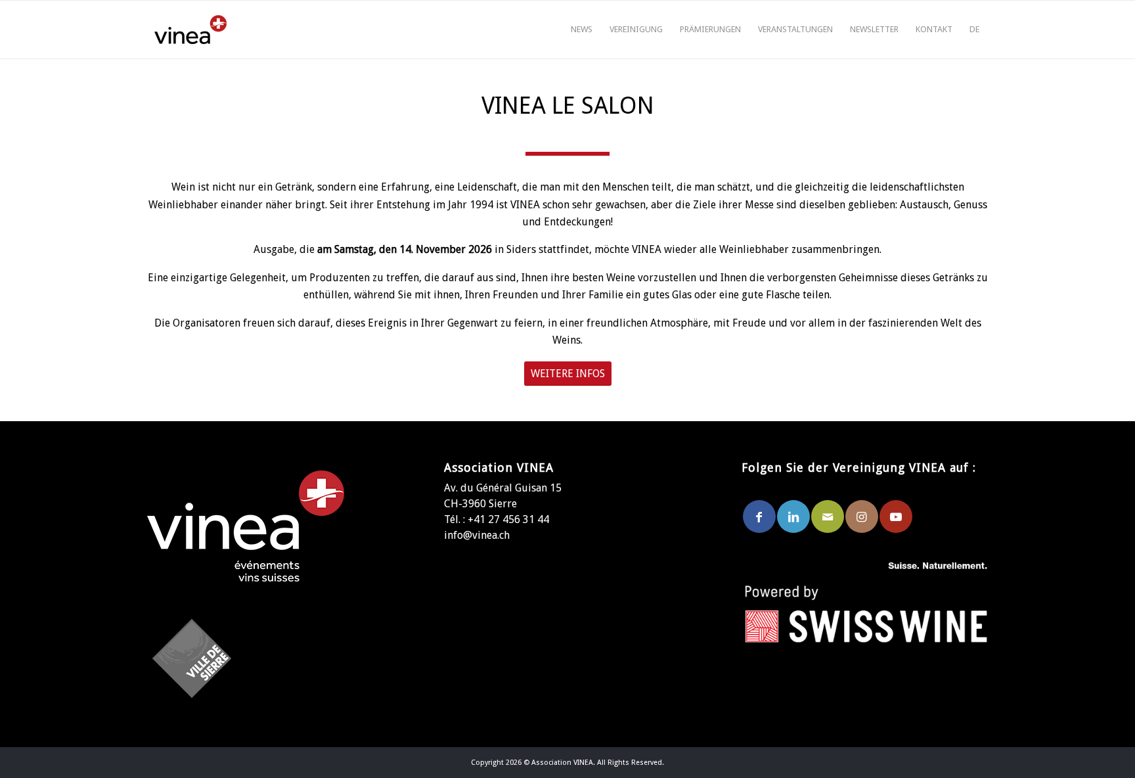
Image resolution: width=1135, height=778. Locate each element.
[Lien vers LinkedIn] (793, 516)
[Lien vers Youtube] (895, 516)
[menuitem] (581, 29)
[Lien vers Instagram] (861, 516)
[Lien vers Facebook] (759, 516)
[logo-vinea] (190, 29)
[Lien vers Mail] (827, 516)
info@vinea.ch (477, 535)
